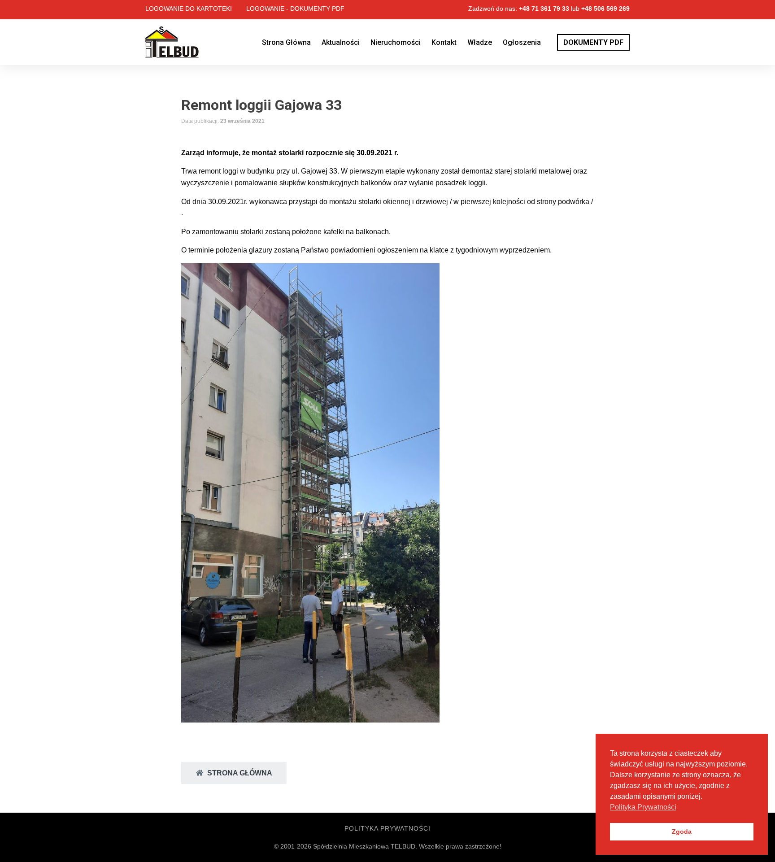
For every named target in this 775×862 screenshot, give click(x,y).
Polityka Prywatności (387, 828)
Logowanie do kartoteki (188, 8)
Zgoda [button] (682, 831)
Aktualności (341, 42)
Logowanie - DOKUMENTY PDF (295, 8)
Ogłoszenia (522, 42)
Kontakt (444, 42)
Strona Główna (286, 42)
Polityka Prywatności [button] (643, 807)
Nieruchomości (395, 42)
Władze (479, 42)
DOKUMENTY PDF (593, 42)
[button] (234, 773)
